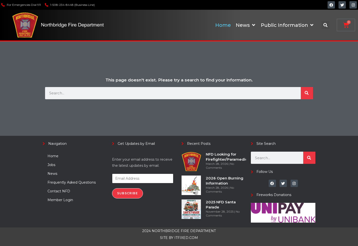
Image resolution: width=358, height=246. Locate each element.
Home (52, 156)
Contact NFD (58, 191)
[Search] (307, 93)
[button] (325, 25)
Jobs (51, 165)
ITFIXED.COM (186, 238)
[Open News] (253, 25)
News (52, 173)
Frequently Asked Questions (71, 182)
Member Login (60, 200)
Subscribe (127, 193)
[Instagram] (353, 5)
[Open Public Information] (311, 25)
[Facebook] (331, 5)
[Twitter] (342, 5)
